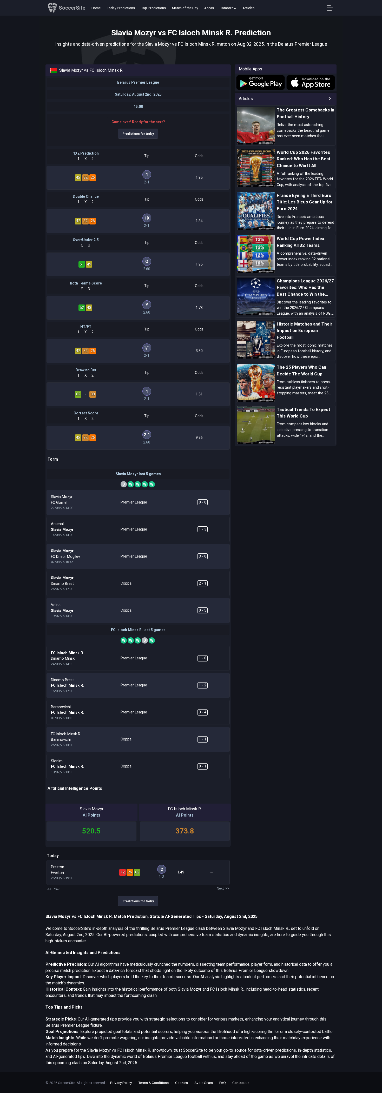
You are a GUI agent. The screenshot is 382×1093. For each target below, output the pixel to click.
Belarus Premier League (138, 82)
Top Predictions (153, 8)
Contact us (240, 1083)
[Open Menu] (332, 7)
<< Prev (53, 889)
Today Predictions (121, 8)
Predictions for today (138, 134)
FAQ (222, 1083)
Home (96, 8)
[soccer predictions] (260, 82)
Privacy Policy (121, 1083)
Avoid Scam (203, 1083)
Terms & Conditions (153, 1083)
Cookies (181, 1083)
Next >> (223, 888)
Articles (248, 8)
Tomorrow (228, 8)
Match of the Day (185, 8)
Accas (209, 8)
